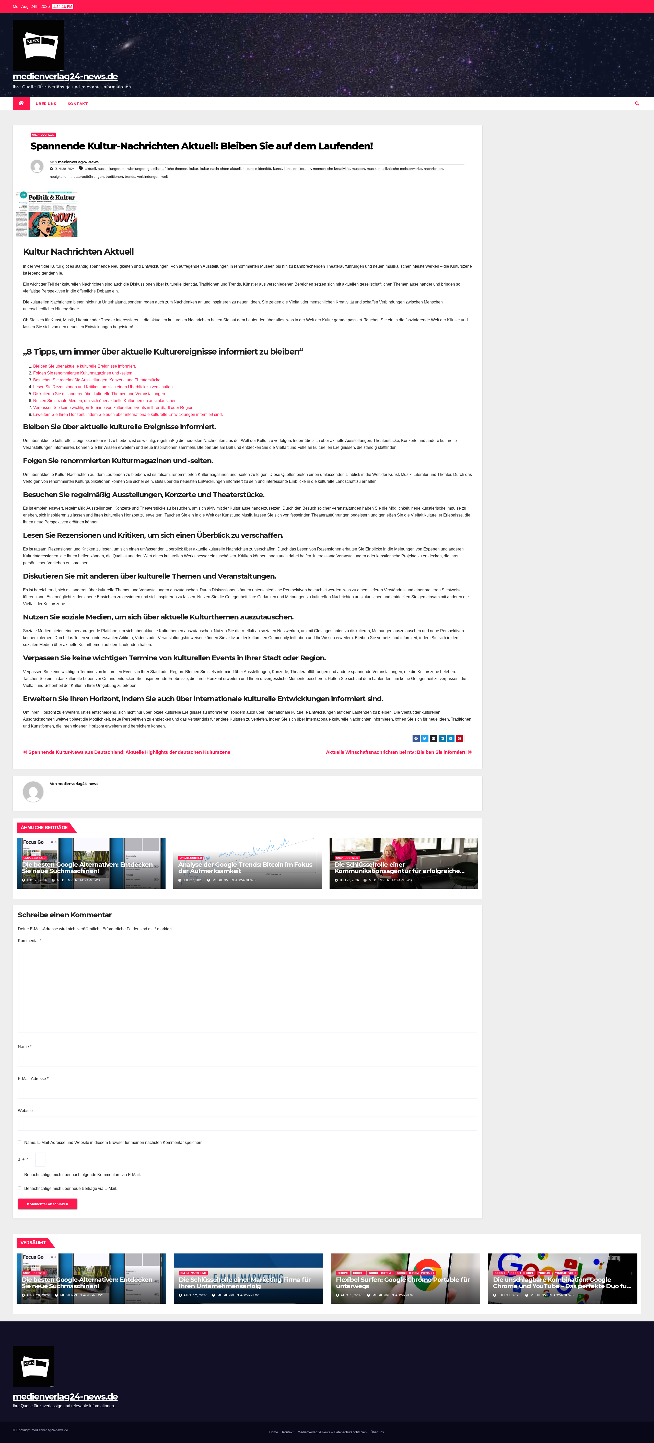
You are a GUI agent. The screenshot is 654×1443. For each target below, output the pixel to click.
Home (273, 1432)
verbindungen (148, 176)
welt (164, 176)
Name (24, 1047)
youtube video (566, 1273)
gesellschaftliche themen (167, 169)
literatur (305, 169)
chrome (343, 1273)
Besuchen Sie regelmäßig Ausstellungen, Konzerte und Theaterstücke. (97, 380)
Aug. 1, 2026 (352, 1295)
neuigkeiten (59, 176)
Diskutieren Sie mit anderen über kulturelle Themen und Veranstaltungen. (99, 394)
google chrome (380, 1273)
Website (25, 1110)
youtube (544, 1273)
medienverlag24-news (78, 162)
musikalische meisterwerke (400, 169)
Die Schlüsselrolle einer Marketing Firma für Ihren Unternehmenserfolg (245, 1283)
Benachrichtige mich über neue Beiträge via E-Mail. (70, 1188)
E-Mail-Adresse (33, 1078)
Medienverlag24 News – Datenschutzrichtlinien (332, 1432)
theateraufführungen (87, 176)
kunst (277, 169)
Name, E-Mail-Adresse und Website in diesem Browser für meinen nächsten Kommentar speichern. (114, 1142)
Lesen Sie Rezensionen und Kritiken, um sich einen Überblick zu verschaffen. (103, 387)
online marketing (193, 1273)
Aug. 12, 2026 (195, 1295)
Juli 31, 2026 (509, 1295)
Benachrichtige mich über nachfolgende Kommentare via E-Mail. (82, 1174)
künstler (290, 169)
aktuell (90, 169)
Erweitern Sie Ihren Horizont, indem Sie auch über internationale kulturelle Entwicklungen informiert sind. (128, 414)
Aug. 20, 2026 (38, 1295)
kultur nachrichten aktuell (220, 169)
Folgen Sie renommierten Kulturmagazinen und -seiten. (83, 373)
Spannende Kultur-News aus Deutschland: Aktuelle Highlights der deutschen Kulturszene (128, 752)
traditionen (114, 176)
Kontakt (78, 103)
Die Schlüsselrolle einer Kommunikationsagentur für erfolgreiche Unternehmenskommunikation (397, 871)
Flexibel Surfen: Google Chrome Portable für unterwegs (403, 1283)
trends (130, 176)
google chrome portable (416, 1273)
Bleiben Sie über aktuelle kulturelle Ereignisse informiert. (84, 366)
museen (358, 169)
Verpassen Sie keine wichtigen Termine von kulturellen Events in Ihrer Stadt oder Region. (113, 407)
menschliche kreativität (331, 169)
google (359, 1273)
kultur (193, 169)
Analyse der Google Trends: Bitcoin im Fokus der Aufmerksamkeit (245, 868)
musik (371, 169)
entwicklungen (133, 169)
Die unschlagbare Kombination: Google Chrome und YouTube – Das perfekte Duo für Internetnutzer (561, 1286)
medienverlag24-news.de (65, 76)
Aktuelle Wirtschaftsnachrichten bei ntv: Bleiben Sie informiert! (397, 752)
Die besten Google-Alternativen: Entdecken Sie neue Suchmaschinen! (87, 868)
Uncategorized (43, 134)
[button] (637, 103)
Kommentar (29, 940)
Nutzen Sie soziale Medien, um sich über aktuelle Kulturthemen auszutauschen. (105, 400)
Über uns (46, 103)
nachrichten (433, 169)
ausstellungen (109, 169)
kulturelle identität (257, 169)
